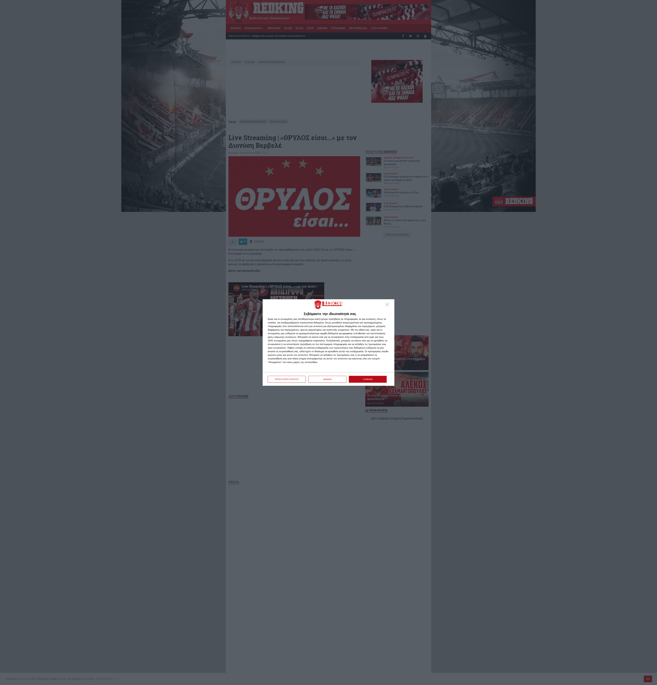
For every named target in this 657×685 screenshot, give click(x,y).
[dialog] (328, 342)
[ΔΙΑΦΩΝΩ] (388, 305)
